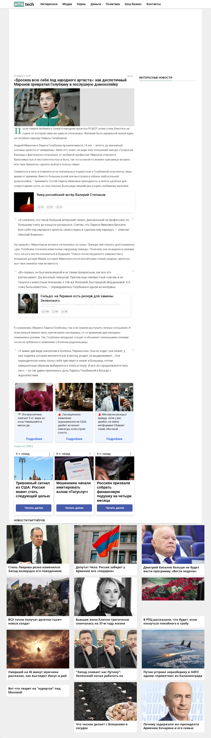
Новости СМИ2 (23, 446)
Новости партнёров (29, 520)
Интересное (49, 4)
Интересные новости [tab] (155, 77)
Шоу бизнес (133, 4)
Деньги (95, 4)
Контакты (154, 4)
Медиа (67, 4)
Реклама (59, 14)
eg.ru (130, 76)
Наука (81, 4)
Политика (113, 4)
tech (24, 4)
